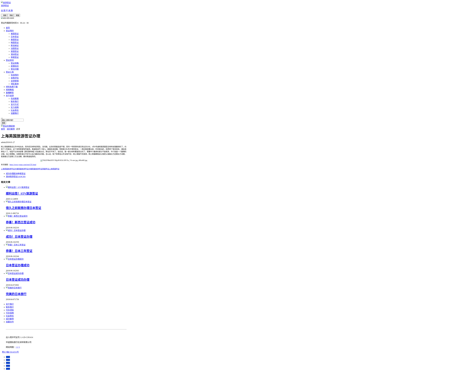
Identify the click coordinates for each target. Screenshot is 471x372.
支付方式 (15, 104)
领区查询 (15, 84)
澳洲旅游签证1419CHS (16, 176)
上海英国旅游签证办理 (9, 169)
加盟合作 (10, 322)
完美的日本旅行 (16, 294)
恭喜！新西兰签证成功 (20, 222)
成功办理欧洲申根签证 (16, 174)
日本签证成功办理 (17, 279)
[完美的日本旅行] (14, 288)
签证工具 (10, 72)
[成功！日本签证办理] (16, 230)
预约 (8, 360)
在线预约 (15, 75)
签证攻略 (15, 63)
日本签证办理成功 (17, 265)
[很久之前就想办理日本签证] (18, 202)
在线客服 (15, 99)
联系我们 (15, 101)
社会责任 (15, 110)
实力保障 (15, 107)
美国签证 (15, 34)
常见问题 (15, 69)
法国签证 (15, 48)
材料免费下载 (12, 87)
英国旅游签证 (37, 169)
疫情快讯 (15, 66)
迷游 (8, 369)
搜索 (4, 15)
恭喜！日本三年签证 (19, 251)
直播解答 (10, 93)
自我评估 (15, 78)
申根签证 (15, 57)
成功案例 (11, 129)
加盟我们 (15, 113)
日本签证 (15, 37)
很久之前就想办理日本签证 (23, 208)
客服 (17, 15)
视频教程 (10, 90)
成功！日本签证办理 (19, 236)
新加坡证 (15, 45)
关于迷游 (10, 96)
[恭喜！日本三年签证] (16, 245)
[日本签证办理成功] (15, 259)
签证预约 (10, 31)
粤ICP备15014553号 (10, 352)
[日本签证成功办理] (15, 273)
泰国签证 (15, 40)
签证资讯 (10, 60)
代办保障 (10, 313)
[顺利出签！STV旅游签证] (17, 187)
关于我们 (10, 304)
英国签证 (15, 51)
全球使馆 (15, 81)
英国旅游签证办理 (25, 169)
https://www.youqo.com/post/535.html (23, 165)
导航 (10, 15)
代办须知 (10, 310)
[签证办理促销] (8, 126)
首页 (8, 28)
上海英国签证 (54, 169)
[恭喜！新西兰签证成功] (16, 216)
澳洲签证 (15, 54)
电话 (8, 363)
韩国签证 (15, 43)
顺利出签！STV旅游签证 (22, 193)
